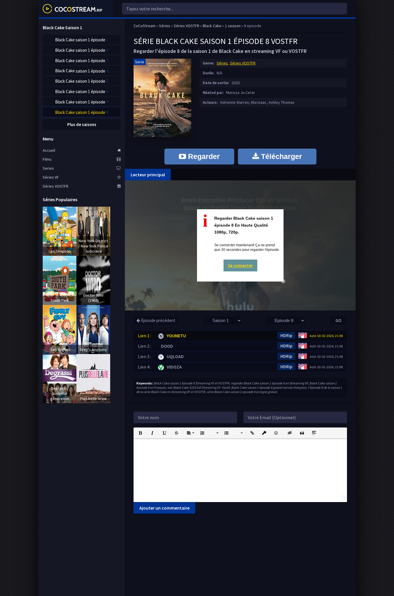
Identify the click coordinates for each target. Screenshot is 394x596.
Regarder (203, 156)
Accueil (49, 150)
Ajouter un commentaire (164, 508)
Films (47, 159)
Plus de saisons (81, 124)
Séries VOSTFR (243, 63)
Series (48, 168)
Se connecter (240, 265)
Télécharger (280, 156)
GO (338, 320)
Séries (222, 63)
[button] (140, 432)
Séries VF (51, 177)
